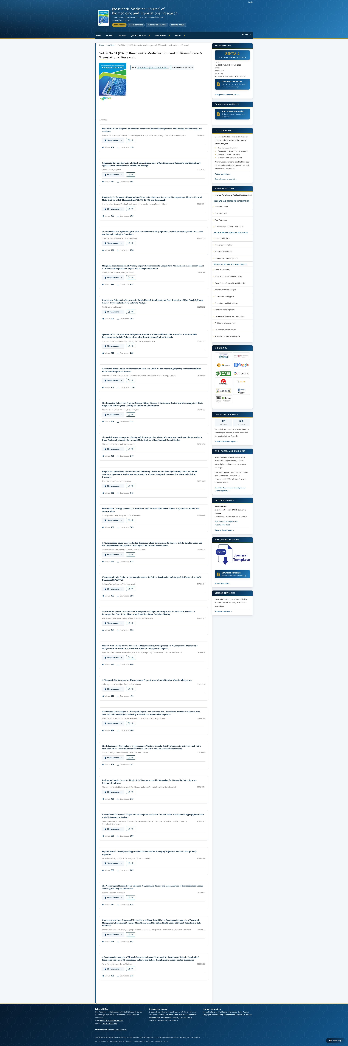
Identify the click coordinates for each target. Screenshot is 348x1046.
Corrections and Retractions (226, 303)
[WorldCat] (223, 391)
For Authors (160, 35)
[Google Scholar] (241, 365)
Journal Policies (138, 35)
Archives (122, 35)
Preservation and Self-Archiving (227, 336)
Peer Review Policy (222, 270)
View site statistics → (223, 611)
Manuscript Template (223, 245)
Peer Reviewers (221, 220)
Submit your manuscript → (226, 179)
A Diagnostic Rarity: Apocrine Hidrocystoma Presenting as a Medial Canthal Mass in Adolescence (147, 680)
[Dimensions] (241, 374)
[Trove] (223, 399)
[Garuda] (223, 382)
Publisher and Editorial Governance (229, 226)
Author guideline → (223, 174)
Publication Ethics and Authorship (228, 276)
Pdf (131, 140)
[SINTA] (223, 356)
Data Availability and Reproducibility (229, 316)
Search (247, 34)
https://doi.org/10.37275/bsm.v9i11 (153, 67)
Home (98, 35)
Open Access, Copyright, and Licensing (230, 283)
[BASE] (241, 382)
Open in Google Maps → (224, 530)
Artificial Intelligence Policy (225, 323)
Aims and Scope (221, 206)
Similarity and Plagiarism (225, 310)
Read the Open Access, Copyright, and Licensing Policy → (230, 489)
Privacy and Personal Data (225, 329)
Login (250, 2)
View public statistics (118, 1029)
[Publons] (241, 391)
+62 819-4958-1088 (222, 525)
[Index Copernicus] (241, 356)
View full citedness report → (226, 441)
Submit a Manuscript (223, 251)
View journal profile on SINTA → (228, 94)
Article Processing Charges (225, 290)
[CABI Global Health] (223, 374)
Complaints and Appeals (224, 296)
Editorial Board (221, 213)
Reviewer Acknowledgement (226, 258)
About (178, 35)
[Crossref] (223, 365)
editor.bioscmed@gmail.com (226, 521)
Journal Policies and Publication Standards (220, 1012)
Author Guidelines (222, 238)
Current (110, 35)
